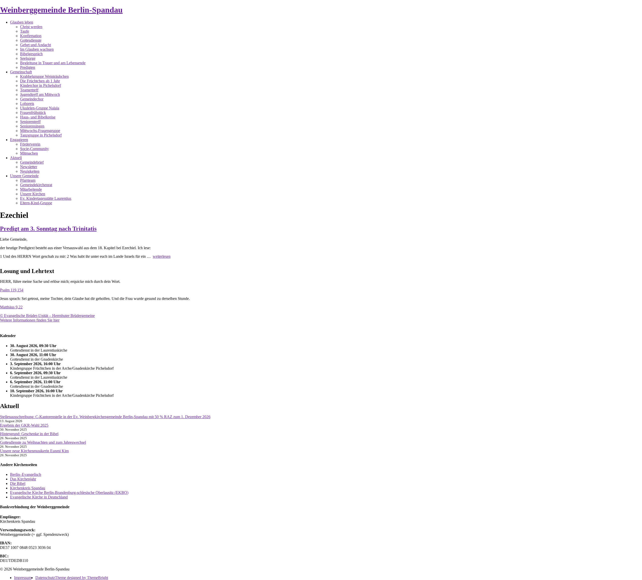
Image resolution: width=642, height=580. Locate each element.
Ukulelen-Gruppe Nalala (39, 108)
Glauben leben (21, 22)
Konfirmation (30, 36)
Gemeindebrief (32, 162)
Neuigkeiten (29, 171)
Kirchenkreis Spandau (27, 488)
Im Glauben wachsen (37, 49)
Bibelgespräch (31, 54)
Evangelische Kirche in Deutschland (39, 497)
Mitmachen (29, 153)
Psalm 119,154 (11, 290)
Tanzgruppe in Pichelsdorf (41, 135)
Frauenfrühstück (33, 112)
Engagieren (19, 140)
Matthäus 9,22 (11, 307)
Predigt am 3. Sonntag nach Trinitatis (48, 228)
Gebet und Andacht (35, 45)
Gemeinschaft (21, 72)
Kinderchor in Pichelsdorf (40, 85)
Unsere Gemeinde (24, 176)
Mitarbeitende (31, 189)
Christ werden (31, 27)
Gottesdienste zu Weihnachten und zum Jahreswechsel (43, 442)
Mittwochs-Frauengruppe (40, 130)
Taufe (24, 31)
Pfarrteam (27, 180)
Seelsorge (27, 58)
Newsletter (28, 167)
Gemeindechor (31, 99)
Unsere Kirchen (32, 194)
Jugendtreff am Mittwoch (40, 94)
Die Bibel (17, 483)
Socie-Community (34, 149)
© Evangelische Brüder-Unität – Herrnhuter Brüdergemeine (47, 315)
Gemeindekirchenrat (36, 185)
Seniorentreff (30, 121)
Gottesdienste (30, 40)
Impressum (22, 577)
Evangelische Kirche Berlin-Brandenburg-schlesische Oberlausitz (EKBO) (69, 492)
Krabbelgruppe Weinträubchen (44, 76)
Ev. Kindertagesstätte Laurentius (45, 198)
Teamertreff (29, 90)
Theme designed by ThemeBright (81, 577)
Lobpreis (27, 103)
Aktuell (16, 158)
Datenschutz (45, 577)
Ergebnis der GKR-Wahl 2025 (24, 425)
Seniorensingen (32, 126)
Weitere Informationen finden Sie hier (29, 320)
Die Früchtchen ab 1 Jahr (40, 81)
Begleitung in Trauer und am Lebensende (53, 63)
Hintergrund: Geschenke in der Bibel (29, 434)
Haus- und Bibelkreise (37, 117)
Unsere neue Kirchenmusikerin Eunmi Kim (34, 451)
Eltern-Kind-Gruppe (36, 203)
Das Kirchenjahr (23, 479)
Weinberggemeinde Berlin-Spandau (61, 9)
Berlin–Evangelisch (25, 474)
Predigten (27, 67)
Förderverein (30, 144)
